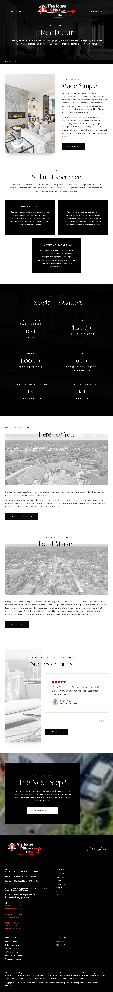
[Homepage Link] (56, 11)
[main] (56, 417)
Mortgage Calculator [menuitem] (13, 959)
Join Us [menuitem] (59, 881)
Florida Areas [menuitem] (61, 941)
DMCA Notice (26, 983)
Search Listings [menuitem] (11, 948)
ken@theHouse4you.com (15, 883)
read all (56, 732)
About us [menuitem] (60, 874)
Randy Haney (65, 701)
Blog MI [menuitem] (59, 888)
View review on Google (68, 703)
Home (7, 61)
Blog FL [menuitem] (59, 891)
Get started (73, 146)
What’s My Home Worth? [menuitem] (15, 955)
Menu (18, 12)
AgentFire (8, 985)
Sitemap (52, 983)
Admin (45, 983)
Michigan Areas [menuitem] (62, 945)
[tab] (99, 721)
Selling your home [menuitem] (12, 945)
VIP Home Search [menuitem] (12, 952)
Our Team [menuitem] (60, 877)
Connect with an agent (22, 516)
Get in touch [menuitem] (61, 895)
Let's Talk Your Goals (42, 810)
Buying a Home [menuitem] (11, 941)
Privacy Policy (37, 983)
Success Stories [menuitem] (63, 884)
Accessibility (60, 983)
